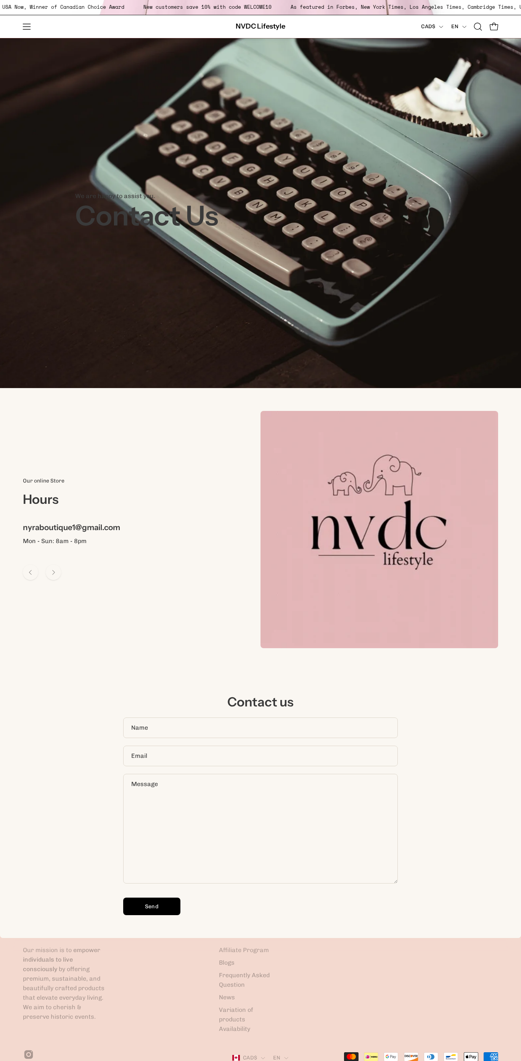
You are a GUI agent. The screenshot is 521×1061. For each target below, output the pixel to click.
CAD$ (428, 26)
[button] (478, 27)
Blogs (227, 962)
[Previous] (30, 572)
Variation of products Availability (236, 1019)
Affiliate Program (244, 950)
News (227, 997)
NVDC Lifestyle (260, 26)
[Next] (53, 572)
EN (454, 26)
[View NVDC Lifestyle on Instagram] (28, 1054)
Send (152, 906)
